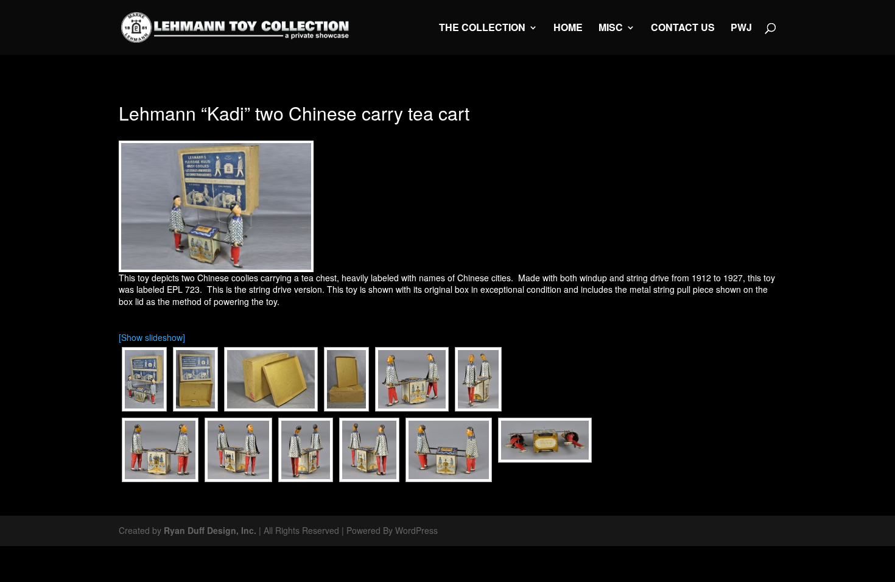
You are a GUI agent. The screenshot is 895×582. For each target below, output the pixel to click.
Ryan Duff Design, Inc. (210, 530)
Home (568, 28)
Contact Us (683, 28)
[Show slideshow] (152, 337)
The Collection (482, 28)
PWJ (741, 28)
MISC (610, 28)
